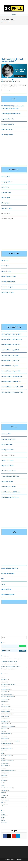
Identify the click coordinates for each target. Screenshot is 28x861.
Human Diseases (4, 738)
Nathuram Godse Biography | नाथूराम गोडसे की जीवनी (13, 60)
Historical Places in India (6, 733)
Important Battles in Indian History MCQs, (9, 741)
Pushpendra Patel (7, 80)
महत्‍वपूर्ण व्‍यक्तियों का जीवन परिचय (9, 568)
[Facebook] (5, 836)
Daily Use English (4, 699)
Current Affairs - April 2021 (10, 350)
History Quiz (5, 176)
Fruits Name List (6, 129)
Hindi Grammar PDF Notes (10, 497)
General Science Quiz (5, 718)
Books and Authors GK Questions (8, 684)
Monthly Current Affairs (6, 755)
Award (2, 677)
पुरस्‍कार (3, 584)
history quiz (3, 736)
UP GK (2, 792)
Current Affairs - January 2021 (11, 334)
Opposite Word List (7, 119)
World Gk (3, 797)
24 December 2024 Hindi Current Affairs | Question (11, 659)
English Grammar (4, 704)
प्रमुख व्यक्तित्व (8, 81)
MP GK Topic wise (4, 765)
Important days (4, 746)
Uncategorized (4, 790)
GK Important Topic (5, 723)
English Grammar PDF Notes (10, 492)
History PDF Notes (7, 450)
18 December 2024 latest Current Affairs (9, 664)
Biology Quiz (5, 203)
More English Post (7, 135)
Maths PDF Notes (7, 481)
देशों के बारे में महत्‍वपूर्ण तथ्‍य (7, 595)
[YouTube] (14, 836)
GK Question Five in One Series (7, 726)
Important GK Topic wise (6, 748)
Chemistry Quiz (6, 208)
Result (2, 782)
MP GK (2, 758)
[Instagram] (9, 836)
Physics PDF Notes (7, 465)
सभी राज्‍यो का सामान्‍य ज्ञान (7, 573)
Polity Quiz (5, 187)
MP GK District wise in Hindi (7, 760)
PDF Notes (3, 775)
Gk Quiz (3, 817)
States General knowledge (6, 787)
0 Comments (17, 81)
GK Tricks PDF (5, 434)
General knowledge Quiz (6, 714)
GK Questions (4, 728)
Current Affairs (4, 691)
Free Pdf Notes (4, 815)
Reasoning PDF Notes (8, 487)
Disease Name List (7, 124)
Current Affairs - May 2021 (10, 355)
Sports (2, 785)
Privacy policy (4, 822)
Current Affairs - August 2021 (10, 371)
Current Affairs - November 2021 (12, 387)
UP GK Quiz (5, 266)
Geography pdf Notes (8, 439)
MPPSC (2, 768)
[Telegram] (18, 836)
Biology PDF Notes (7, 460)
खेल (2, 579)
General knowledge (5, 711)
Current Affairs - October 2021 (11, 381)
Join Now (23, 650)
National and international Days (7, 770)
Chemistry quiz (4, 686)
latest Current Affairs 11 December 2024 (9, 668)
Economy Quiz (6, 192)
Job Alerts (3, 820)
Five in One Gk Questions (6, 709)
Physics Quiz (5, 198)
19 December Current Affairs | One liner (9, 661)
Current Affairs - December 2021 (12, 392)
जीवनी (4, 81)
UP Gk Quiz (3, 795)
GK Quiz (3, 731)
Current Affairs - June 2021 (10, 360)
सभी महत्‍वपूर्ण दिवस (6, 589)
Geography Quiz (6, 182)
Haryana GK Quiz (7, 287)
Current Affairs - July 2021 (9, 366)
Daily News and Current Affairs (7, 696)
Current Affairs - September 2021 (12, 376)
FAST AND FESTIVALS (5, 706)
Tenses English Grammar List (11, 113)
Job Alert (3, 750)
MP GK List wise (4, 763)
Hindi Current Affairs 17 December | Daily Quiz (10, 666)
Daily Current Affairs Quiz (6, 694)
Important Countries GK (6, 743)
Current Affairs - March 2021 (10, 344)
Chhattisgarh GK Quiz (8, 276)
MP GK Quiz (5, 260)
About (2, 812)
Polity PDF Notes (6, 444)
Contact (3, 814)
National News (4, 773)
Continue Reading (7, 90)
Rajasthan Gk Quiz (7, 292)
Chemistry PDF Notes (8, 471)
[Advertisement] (14, 43)
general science (4, 716)
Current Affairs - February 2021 (11, 339)
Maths (2, 753)
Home (2, 819)
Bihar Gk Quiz (6, 271)
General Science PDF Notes (10, 476)
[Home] (1, 21)
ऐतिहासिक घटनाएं (4, 800)
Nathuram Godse (7, 21)
